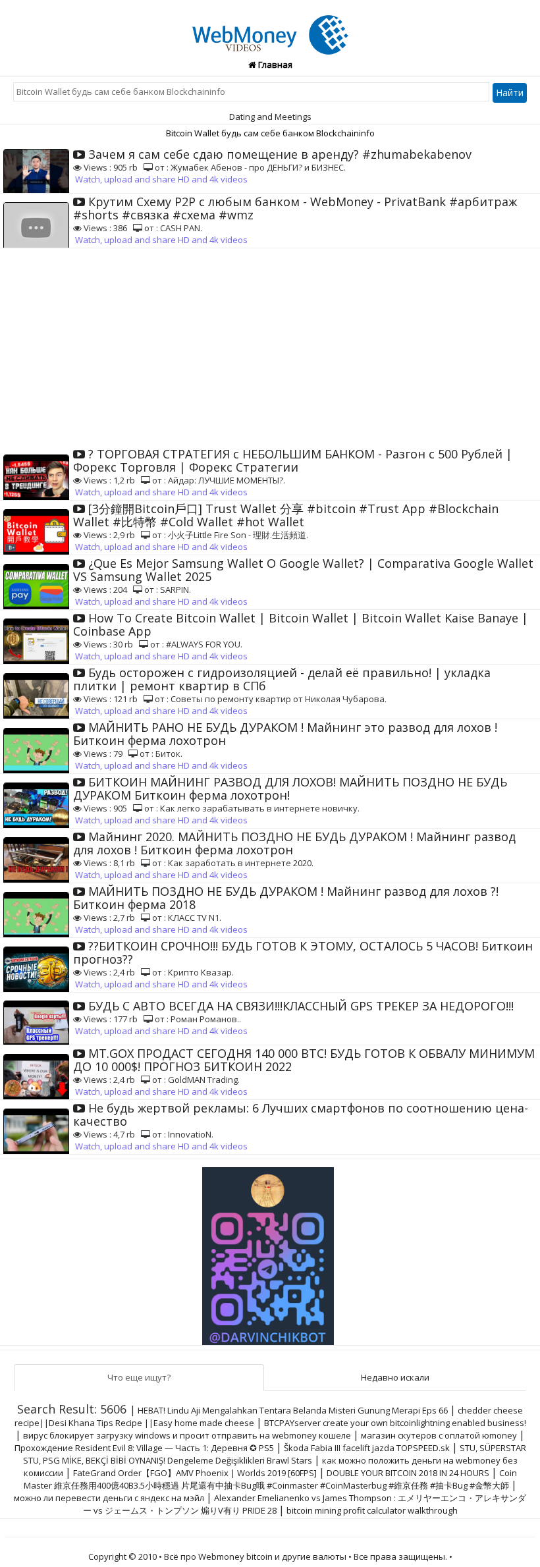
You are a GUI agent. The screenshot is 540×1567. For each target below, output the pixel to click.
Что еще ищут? (139, 1377)
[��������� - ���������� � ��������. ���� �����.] (270, 1251)
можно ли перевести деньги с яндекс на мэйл (109, 1498)
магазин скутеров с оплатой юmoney (439, 1435)
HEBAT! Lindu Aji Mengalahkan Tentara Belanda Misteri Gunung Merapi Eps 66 (293, 1410)
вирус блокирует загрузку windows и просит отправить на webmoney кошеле (187, 1435)
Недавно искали (395, 1377)
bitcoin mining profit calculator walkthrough (372, 1510)
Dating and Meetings (270, 117)
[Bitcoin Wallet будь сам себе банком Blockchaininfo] (270, 27)
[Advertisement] (270, 347)
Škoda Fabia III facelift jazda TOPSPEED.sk (367, 1448)
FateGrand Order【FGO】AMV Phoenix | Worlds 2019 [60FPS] (195, 1473)
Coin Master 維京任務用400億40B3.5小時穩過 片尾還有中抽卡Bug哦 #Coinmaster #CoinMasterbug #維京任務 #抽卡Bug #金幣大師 (270, 1479)
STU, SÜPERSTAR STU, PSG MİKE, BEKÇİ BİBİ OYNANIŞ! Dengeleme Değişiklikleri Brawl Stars (274, 1454)
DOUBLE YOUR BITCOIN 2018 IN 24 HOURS (408, 1473)
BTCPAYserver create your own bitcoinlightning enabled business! (395, 1423)
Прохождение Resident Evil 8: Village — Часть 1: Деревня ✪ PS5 (144, 1448)
